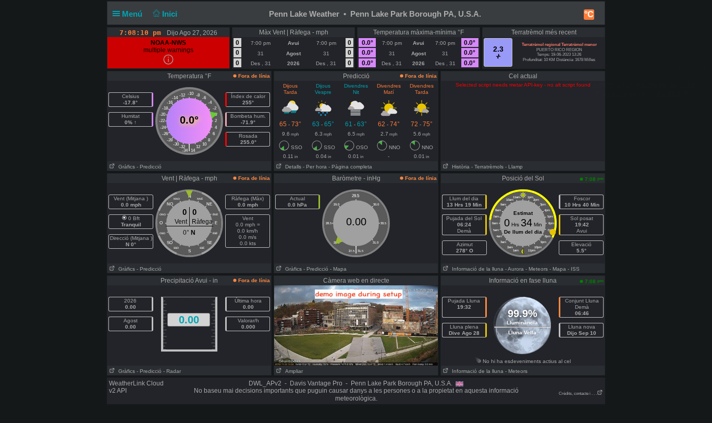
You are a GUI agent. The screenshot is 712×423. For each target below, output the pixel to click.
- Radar (172, 371)
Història (459, 167)
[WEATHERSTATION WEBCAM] (356, 325)
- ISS (574, 269)
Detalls (291, 167)
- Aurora (514, 269)
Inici (170, 13)
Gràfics (125, 167)
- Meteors (536, 269)
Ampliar (292, 371)
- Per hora (315, 167)
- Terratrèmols (487, 167)
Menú (133, 13)
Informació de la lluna (476, 269)
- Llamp (514, 167)
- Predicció (149, 167)
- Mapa (338, 269)
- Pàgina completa (350, 167)
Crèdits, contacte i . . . (578, 393)
